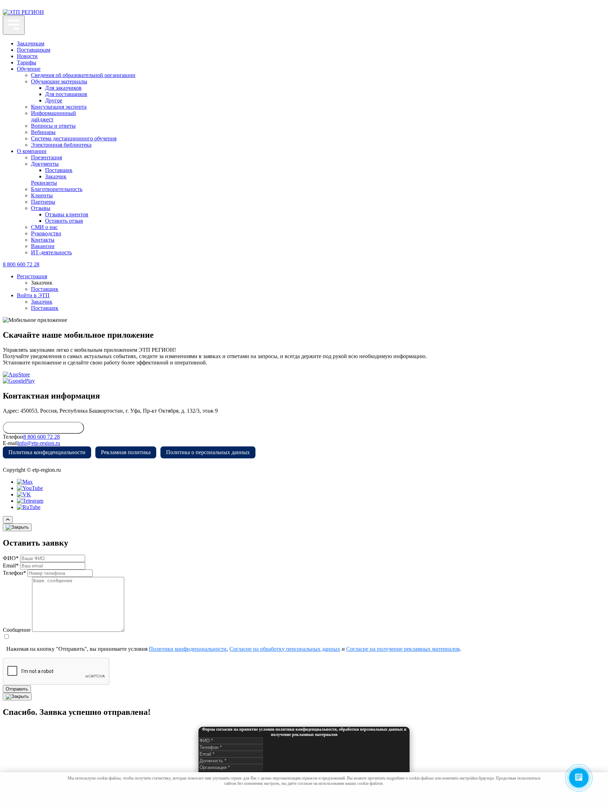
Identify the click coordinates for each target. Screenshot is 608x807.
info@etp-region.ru (39, 443)
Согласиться (303, 795)
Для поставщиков (66, 94)
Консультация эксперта (59, 107)
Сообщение (17, 630)
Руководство (46, 233)
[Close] (17, 527)
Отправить (17, 689)
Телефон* (14, 573)
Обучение (28, 69)
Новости (27, 56)
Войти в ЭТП (33, 295)
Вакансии (43, 246)
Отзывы (40, 208)
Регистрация (32, 276)
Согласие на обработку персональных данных (284, 649)
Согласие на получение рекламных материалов (403, 649)
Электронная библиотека (61, 145)
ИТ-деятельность (51, 252)
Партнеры (43, 202)
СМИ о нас (44, 227)
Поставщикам (33, 50)
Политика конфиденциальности (47, 452)
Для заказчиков (63, 88)
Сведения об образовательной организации (83, 75)
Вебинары (43, 132)
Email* (11, 565)
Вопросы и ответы (53, 126)
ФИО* (11, 558)
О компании (31, 151)
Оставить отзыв (64, 221)
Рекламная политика (126, 452)
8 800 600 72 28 (21, 264)
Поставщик (58, 170)
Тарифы (26, 62)
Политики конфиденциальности (188, 649)
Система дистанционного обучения (73, 138)
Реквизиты (44, 183)
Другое (53, 100)
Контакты (43, 240)
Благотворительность (56, 189)
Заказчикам (30, 43)
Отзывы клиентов (66, 214)
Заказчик (55, 176)
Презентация (46, 157)
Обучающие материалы (59, 81)
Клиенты (42, 195)
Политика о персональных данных (208, 452)
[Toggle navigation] (14, 25)
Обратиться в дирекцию (43, 428)
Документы (45, 164)
